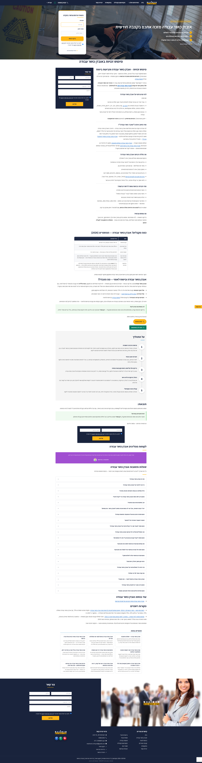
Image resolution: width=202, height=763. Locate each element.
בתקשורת (108, 2)
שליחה (74, 104)
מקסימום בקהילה (119, 2)
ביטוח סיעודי (124, 735)
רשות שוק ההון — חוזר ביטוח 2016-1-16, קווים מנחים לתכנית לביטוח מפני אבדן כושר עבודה (117, 610)
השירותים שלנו (134, 2)
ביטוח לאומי (143, 740)
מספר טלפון (81, 29)
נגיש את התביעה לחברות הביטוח (135, 177)
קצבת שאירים (143, 743)
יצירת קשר (99, 2)
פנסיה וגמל (124, 738)
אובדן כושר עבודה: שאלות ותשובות (121, 143)
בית (142, 2)
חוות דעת (125, 746)
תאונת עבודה (139, 79)
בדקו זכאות (72, 38)
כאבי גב (125, 106)
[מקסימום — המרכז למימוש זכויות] (152, 2)
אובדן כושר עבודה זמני (124, 86)
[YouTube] (65, 738)
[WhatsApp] (60, 738)
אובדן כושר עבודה (141, 738)
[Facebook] (56, 738)
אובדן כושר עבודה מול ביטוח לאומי (130, 146)
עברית (50, 2)
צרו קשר (198, 307)
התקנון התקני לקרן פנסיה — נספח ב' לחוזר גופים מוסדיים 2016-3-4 (124, 617)
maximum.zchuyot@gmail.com (96, 744)
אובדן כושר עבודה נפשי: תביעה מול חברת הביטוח (129, 601)
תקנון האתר (102, 746)
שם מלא (82, 20)
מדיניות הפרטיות (68, 98)
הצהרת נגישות (123, 749)
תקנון (75, 45)
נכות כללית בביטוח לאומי (128, 294)
